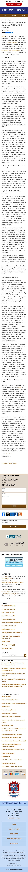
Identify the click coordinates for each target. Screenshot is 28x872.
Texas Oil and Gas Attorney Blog (14, 10)
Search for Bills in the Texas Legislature (14, 703)
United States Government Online (12, 760)
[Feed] (20, 514)
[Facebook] (4, 514)
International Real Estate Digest (11, 737)
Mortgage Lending (8, 645)
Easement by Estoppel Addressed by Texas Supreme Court (13, 664)
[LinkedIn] (12, 514)
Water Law (6, 641)
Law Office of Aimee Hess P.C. (14, 865)
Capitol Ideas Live (7, 578)
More (23, 15)
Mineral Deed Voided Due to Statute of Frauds (13, 680)
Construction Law (8, 619)
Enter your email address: (10, 520)
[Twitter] (8, 514)
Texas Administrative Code (10, 700)
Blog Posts (14, 843)
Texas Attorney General (9, 710)
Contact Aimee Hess (14, 839)
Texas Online (5, 706)
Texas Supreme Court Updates (12, 622)
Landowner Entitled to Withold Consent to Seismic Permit (14, 669)
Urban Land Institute (8, 753)
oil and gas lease (12, 42)
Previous (5, 463)
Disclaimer (14, 834)
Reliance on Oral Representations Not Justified (13, 675)
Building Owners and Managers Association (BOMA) (11, 745)
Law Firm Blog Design (13, 869)
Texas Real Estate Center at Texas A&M (14, 741)
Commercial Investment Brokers (12, 734)
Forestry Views (6, 592)
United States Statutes (8, 763)
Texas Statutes (6, 696)
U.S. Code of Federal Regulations (12, 766)
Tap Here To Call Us (14, 4)
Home (4, 15)
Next (15, 463)
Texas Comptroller (7, 725)
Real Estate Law (8, 612)
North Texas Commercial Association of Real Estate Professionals (14, 730)
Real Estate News (8, 616)
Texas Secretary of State (9, 713)
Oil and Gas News (8, 609)
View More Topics (7, 648)
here (19, 387)
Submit (14, 506)
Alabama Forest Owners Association (12, 582)
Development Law (8, 629)
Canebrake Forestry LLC (10, 594)
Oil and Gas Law (9, 453)
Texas (3, 36)
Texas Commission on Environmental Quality (13, 721)
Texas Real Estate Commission (11, 716)
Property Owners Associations (12, 632)
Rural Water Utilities (9, 626)
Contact (14, 15)
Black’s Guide (6, 756)
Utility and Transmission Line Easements (11, 637)
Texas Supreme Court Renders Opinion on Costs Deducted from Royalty (14, 685)
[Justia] (16, 514)
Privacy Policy (14, 829)
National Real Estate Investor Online (13, 750)
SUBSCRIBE (14, 526)
